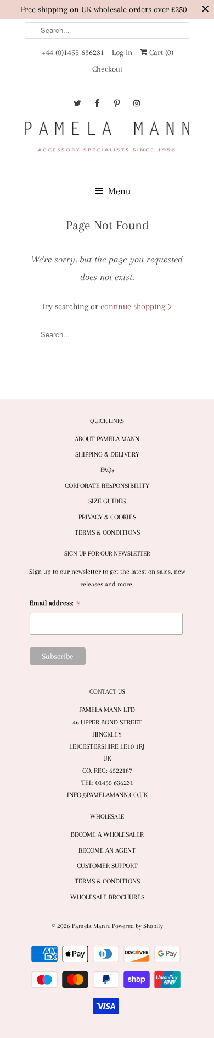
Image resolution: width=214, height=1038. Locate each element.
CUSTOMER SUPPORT (107, 866)
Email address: (55, 604)
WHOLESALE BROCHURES (107, 897)
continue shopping (133, 306)
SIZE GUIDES (107, 501)
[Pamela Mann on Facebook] (97, 103)
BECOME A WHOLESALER (107, 834)
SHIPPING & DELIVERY (107, 454)
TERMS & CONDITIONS (107, 532)
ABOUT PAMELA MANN (107, 439)
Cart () (160, 52)
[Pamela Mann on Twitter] (77, 103)
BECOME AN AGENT (107, 850)
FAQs (107, 470)
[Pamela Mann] (107, 144)
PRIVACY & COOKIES (107, 517)
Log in (122, 52)
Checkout (107, 68)
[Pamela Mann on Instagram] (136, 103)
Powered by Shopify (137, 926)
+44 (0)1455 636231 (72, 52)
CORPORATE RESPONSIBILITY (107, 486)
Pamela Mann (90, 926)
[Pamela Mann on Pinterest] (117, 103)
